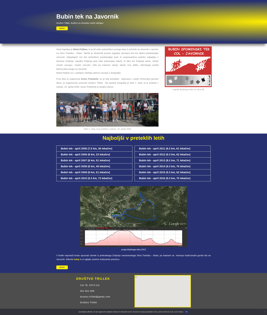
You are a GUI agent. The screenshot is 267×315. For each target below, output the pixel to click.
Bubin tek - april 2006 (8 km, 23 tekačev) (85, 154)
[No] (264, 312)
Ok (187, 312)
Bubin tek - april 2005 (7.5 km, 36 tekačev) (86, 148)
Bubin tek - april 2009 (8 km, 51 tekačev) (85, 172)
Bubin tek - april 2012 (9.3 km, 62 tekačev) (164, 154)
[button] (94, 148)
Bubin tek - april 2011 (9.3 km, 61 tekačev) (164, 148)
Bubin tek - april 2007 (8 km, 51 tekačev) (85, 160)
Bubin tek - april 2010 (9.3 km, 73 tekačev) (86, 178)
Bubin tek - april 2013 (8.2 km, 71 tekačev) (164, 160)
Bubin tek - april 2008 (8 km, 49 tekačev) (85, 166)
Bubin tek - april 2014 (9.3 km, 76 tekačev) (164, 166)
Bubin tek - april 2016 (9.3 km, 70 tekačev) (164, 178)
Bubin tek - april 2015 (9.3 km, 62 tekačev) (164, 172)
